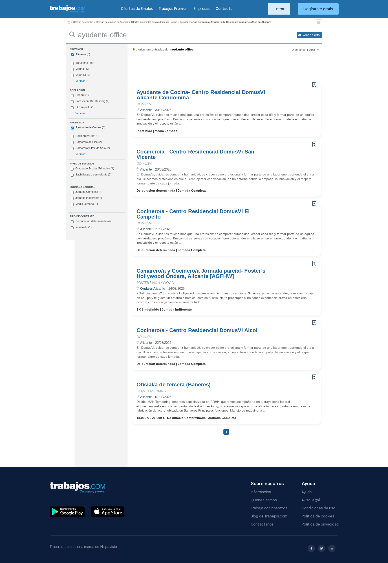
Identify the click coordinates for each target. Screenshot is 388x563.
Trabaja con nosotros (269, 508)
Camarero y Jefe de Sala (90, 148)
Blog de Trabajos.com (269, 516)
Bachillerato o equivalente (93, 174)
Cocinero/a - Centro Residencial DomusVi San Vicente (195, 154)
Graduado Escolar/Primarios (94, 168)
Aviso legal (311, 500)
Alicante (80, 54)
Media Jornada (86, 204)
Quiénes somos (264, 500)
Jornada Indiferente (89, 197)
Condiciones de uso (318, 508)
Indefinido (83, 227)
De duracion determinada (93, 221)
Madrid (79, 68)
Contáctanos (262, 524)
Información (261, 492)
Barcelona (81, 62)
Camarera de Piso (86, 142)
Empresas (202, 9)
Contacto (224, 9)
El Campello (82, 107)
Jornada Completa (88, 191)
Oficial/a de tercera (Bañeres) (174, 384)
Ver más (80, 81)
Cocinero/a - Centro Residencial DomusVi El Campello (193, 214)
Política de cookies (318, 516)
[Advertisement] (217, 68)
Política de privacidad (320, 524)
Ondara (80, 95)
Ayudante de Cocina (88, 127)
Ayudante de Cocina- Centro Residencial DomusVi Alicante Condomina (201, 95)
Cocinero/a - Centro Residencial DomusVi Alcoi (197, 330)
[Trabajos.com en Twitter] (321, 548)
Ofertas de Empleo (137, 9)
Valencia (80, 75)
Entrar (278, 9)
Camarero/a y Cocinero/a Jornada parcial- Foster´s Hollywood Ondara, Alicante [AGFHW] (201, 273)
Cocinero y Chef (85, 136)
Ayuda (307, 492)
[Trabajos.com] (67, 12)
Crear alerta (311, 35)
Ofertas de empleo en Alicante (112, 22)
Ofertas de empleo (83, 22)
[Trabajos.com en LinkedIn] (331, 548)
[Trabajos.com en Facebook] (311, 548)
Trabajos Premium (173, 9)
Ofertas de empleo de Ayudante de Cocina (154, 22)
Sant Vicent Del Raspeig (90, 101)
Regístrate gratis (318, 9)
